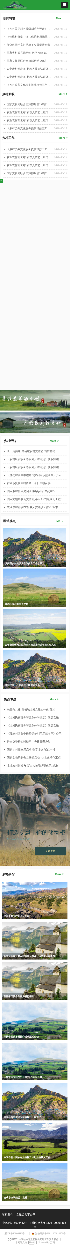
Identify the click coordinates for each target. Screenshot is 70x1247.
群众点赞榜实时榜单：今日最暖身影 (28, 44)
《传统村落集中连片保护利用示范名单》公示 (29, 36)
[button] (64, 5)
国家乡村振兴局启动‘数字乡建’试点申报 (29, 52)
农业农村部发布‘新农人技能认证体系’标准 (29, 112)
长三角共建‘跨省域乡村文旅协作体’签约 (31, 451)
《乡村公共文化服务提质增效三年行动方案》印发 (29, 128)
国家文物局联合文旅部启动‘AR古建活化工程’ (29, 104)
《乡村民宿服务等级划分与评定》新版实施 (29, 28)
